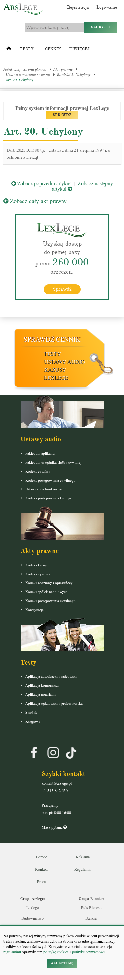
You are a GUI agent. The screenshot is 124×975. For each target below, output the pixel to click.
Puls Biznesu (91, 907)
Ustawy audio (64, 361)
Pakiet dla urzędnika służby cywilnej (53, 462)
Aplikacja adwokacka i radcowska (51, 676)
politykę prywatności (88, 951)
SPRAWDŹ (62, 115)
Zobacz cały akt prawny (37, 201)
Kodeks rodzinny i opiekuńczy (49, 582)
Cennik (53, 49)
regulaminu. (12, 951)
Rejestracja (78, 7)
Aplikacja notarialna (40, 694)
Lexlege (32, 907)
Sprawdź (62, 289)
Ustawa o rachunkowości (44, 489)
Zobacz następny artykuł (82, 186)
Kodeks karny (36, 564)
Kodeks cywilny (37, 471)
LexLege (56, 377)
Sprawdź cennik (52, 339)
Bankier (91, 918)
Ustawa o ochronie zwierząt (28, 74)
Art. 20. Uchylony (19, 79)
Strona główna (34, 69)
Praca (41, 881)
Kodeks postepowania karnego (48, 497)
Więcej (80, 49)
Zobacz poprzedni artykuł (43, 183)
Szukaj (100, 27)
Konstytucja (34, 609)
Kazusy (55, 369)
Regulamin (82, 869)
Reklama (83, 856)
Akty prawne (63, 69)
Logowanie (106, 7)
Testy (27, 49)
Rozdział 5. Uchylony (73, 74)
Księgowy (33, 721)
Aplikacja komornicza (42, 685)
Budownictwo (32, 918)
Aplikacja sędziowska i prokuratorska (54, 703)
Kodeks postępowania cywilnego (50, 480)
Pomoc (41, 856)
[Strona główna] (8, 50)
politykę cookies (56, 951)
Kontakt (41, 869)
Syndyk (31, 712)
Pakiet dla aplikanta (40, 453)
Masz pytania (52, 827)
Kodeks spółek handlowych (46, 591)
